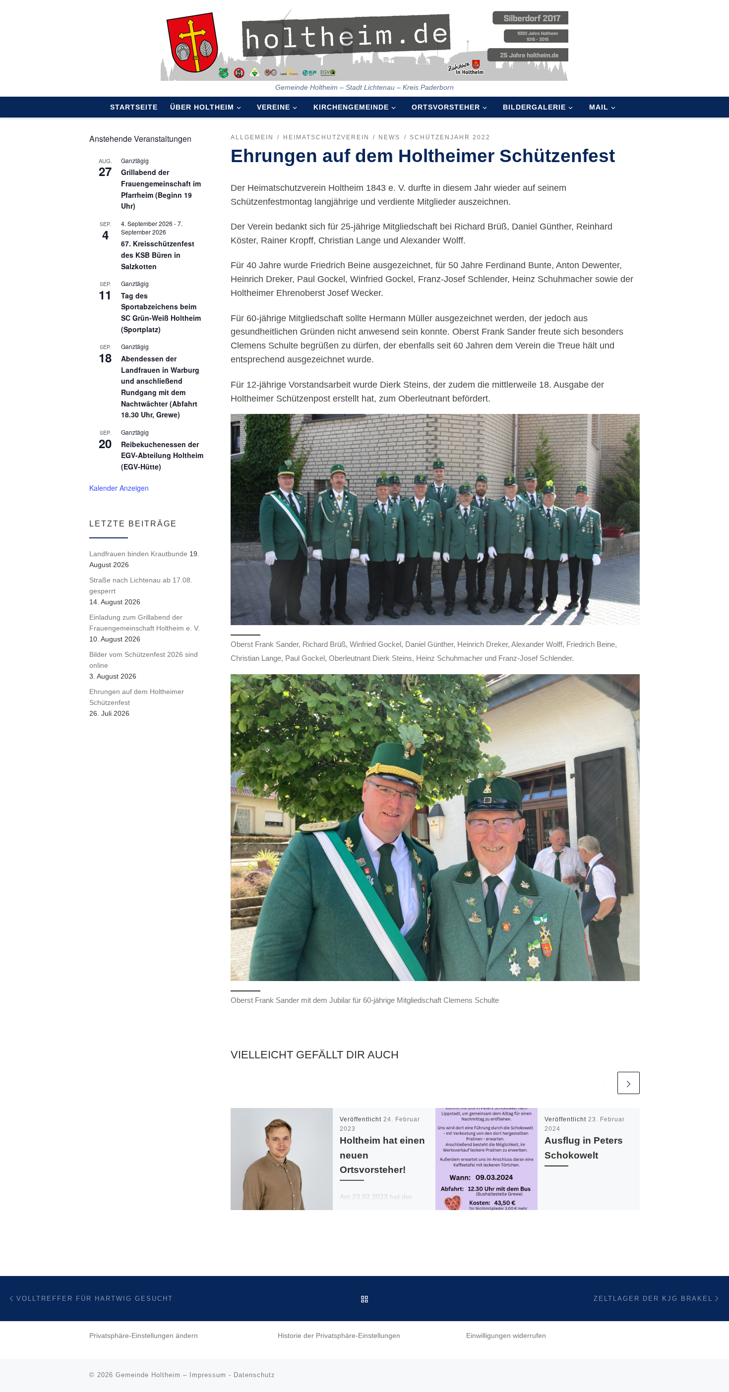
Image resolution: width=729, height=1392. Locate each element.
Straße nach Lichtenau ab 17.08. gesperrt (140, 585)
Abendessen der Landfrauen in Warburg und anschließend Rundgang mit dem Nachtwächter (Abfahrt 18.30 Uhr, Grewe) (160, 386)
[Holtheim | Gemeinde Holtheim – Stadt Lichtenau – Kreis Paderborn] (364, 41)
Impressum (207, 1375)
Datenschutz (254, 1375)
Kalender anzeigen (119, 488)
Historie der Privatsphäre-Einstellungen (339, 1335)
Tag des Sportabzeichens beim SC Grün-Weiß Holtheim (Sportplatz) (161, 312)
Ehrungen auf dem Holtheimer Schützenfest (136, 697)
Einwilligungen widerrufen (506, 1335)
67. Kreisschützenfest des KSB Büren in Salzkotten (157, 254)
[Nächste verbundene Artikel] (628, 1083)
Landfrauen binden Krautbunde (138, 554)
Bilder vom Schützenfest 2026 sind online (143, 659)
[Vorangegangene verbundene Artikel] (604, 1083)
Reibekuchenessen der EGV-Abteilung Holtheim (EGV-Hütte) (162, 455)
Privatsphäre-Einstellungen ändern (143, 1335)
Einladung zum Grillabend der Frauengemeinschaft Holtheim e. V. (144, 622)
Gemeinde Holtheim (148, 1375)
